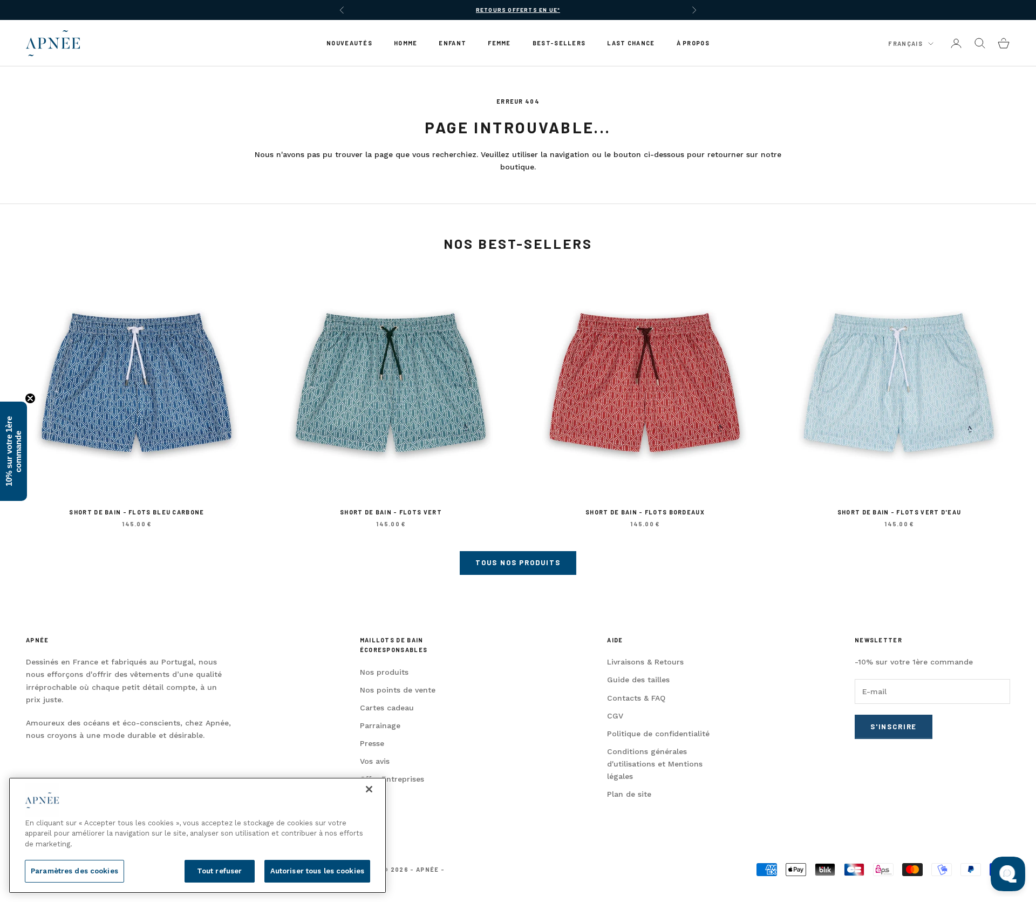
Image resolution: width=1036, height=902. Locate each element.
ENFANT (452, 42)
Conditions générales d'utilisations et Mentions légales (655, 764)
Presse (372, 743)
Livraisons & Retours (645, 661)
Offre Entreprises (392, 779)
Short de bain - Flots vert (391, 512)
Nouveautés (349, 42)
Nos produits (384, 672)
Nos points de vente (397, 690)
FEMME (499, 42)
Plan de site (629, 794)
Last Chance (631, 42)
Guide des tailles (638, 679)
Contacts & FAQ (636, 698)
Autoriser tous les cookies (317, 871)
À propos (693, 42)
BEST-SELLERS (559, 42)
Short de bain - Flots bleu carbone (136, 512)
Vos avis (375, 761)
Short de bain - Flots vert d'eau (899, 512)
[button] (13, 451)
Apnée (37, 639)
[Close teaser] (30, 398)
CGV (615, 715)
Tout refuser (219, 871)
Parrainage (380, 725)
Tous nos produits (518, 562)
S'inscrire (893, 726)
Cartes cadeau (387, 707)
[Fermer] (369, 789)
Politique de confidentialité (658, 733)
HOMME (405, 42)
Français (905, 43)
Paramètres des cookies (74, 871)
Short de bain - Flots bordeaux (645, 512)
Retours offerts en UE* (518, 9)
